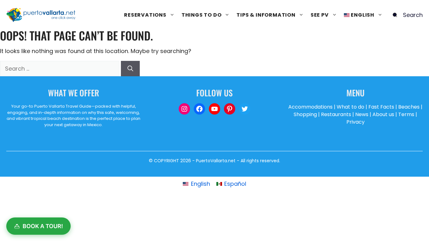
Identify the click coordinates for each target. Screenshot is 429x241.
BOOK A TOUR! (43, 226)
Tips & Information (265, 15)
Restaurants (336, 114)
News (361, 114)
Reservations (145, 15)
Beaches (409, 106)
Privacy (355, 122)
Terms (406, 114)
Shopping (305, 114)
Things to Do (202, 15)
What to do (350, 106)
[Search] (130, 68)
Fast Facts (381, 106)
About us (383, 114)
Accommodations (310, 106)
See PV (320, 15)
